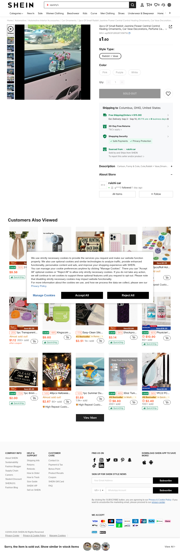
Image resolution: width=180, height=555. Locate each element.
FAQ (51, 486)
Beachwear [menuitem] (73, 13)
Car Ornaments (69, 20)
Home (10, 20)
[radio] (110, 56)
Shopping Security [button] (118, 136)
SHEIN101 (10, 483)
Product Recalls (56, 473)
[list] (115, 462)
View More (90, 417)
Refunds (31, 469)
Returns (30, 465)
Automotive (20, 20)
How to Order (33, 473)
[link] (149, 5)
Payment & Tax (56, 465)
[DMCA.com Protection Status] (103, 532)
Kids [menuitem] (85, 13)
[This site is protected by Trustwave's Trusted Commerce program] (94, 532)
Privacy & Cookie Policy (160, 500)
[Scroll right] (170, 13)
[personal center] (142, 5)
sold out (130, 93)
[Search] (132, 5)
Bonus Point (54, 469)
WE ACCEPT (98, 515)
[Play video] (53, 62)
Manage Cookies (57, 535)
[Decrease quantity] (108, 82)
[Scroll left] (165, 13)
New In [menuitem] (30, 13)
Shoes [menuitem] (121, 13)
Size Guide (32, 481)
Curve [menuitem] (94, 13)
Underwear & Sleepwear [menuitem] (141, 13)
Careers (9, 475)
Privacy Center (12, 535)
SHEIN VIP (32, 486)
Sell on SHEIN (34, 490)
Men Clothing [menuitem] (108, 13)
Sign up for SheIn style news (109, 474)
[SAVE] (168, 93)
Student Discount (13, 479)
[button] (163, 5)
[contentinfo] (135, 523)
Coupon (52, 477)
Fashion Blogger (13, 466)
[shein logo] (20, 5)
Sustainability (11, 462)
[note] (23, 263)
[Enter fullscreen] (87, 97)
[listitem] (23, 254)
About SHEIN (11, 458)
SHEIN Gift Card (56, 481)
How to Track (33, 477)
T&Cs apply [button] (114, 129)
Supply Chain (11, 470)
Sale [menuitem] (40, 13)
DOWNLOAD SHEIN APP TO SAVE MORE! (159, 454)
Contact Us (54, 460)
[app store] (144, 464)
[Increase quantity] (122, 82)
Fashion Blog (11, 487)
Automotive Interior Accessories (43, 20)
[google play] (151, 464)
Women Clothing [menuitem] (55, 13)
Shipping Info (33, 460)
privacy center (158, 502)
